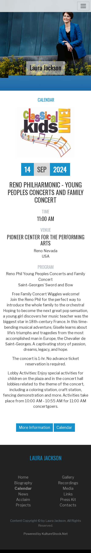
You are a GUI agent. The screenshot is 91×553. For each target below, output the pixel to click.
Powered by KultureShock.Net (45, 534)
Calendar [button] (64, 427)
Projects (23, 505)
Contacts (68, 505)
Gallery (68, 477)
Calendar (46, 99)
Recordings (68, 483)
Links (68, 494)
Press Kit (68, 499)
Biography (23, 483)
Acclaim (23, 499)
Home (23, 477)
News (23, 494)
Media (68, 488)
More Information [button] (34, 427)
